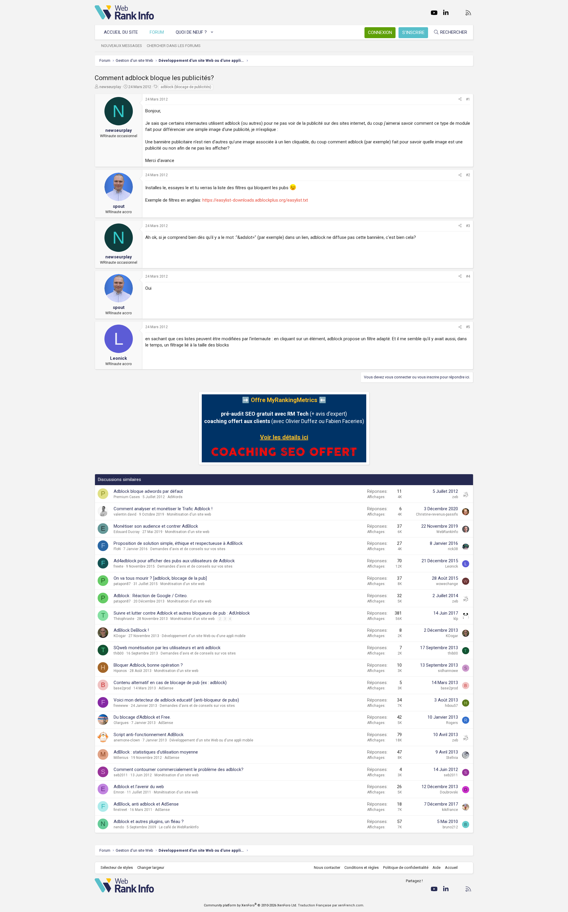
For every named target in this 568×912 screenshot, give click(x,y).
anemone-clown (127, 740)
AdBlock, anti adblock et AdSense (146, 804)
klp (456, 619)
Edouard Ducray (127, 532)
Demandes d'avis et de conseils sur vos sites (187, 549)
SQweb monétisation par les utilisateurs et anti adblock (167, 647)
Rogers (452, 723)
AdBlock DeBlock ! (131, 630)
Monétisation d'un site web (189, 514)
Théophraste (124, 619)
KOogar (120, 636)
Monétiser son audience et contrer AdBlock (156, 526)
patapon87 (122, 584)
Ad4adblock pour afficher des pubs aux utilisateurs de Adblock (174, 560)
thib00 (119, 653)
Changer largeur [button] (150, 867)
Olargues (121, 723)
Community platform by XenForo (250, 905)
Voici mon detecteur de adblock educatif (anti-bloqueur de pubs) (176, 700)
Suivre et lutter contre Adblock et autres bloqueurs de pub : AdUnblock (182, 613)
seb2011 (121, 775)
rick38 (453, 549)
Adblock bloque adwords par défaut (148, 491)
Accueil (451, 867)
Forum (157, 32)
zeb (455, 497)
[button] (212, 32)
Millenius (121, 758)
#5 (468, 327)
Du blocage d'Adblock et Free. (142, 717)
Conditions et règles (361, 867)
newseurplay (110, 87)
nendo (119, 827)
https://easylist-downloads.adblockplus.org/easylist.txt (255, 200)
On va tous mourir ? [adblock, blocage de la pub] (160, 578)
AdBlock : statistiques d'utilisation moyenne (156, 752)
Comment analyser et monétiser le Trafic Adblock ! (163, 508)
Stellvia (452, 758)
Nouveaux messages (121, 45)
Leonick (451, 566)
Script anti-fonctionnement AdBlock (148, 734)
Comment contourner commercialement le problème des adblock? (178, 769)
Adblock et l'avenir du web (139, 786)
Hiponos (120, 671)
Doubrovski (449, 792)
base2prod (122, 688)
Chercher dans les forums (174, 45)
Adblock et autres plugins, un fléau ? (149, 821)
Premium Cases (127, 497)
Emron (119, 792)
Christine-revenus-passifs (437, 514)
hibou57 (451, 706)
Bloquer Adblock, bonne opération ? (148, 665)
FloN (117, 549)
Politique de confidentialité (405, 867)
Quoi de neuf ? (191, 32)
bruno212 (450, 827)
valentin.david (125, 514)
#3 (468, 226)
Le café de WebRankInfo (179, 827)
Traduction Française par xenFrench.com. (331, 905)
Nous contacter (327, 867)
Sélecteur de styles (117, 867)
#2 (468, 175)
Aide (436, 867)
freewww (121, 706)
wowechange (447, 584)
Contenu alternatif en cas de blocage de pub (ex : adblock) (170, 682)
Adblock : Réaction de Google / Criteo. (151, 595)
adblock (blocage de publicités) (186, 87)
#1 (468, 99)
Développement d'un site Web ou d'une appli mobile (204, 636)
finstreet (120, 810)
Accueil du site (121, 32)
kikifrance (450, 810)
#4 (468, 276)
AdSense (166, 688)
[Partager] (460, 99)
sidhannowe (448, 671)
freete (118, 566)
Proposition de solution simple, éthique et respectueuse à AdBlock (178, 543)
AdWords (175, 497)
